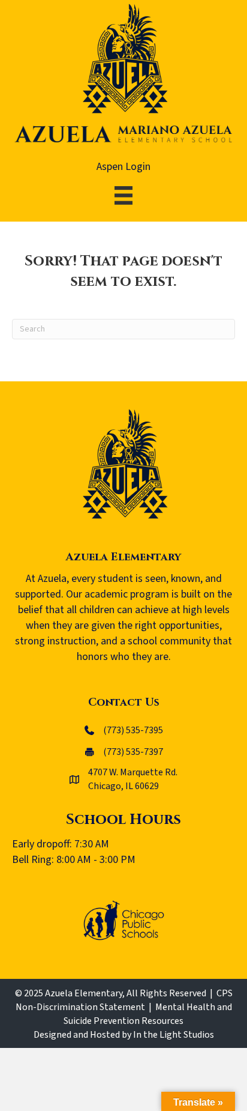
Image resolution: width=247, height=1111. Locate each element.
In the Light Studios (173, 1034)
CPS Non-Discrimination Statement (124, 1000)
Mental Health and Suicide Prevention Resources (148, 1014)
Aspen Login (123, 166)
